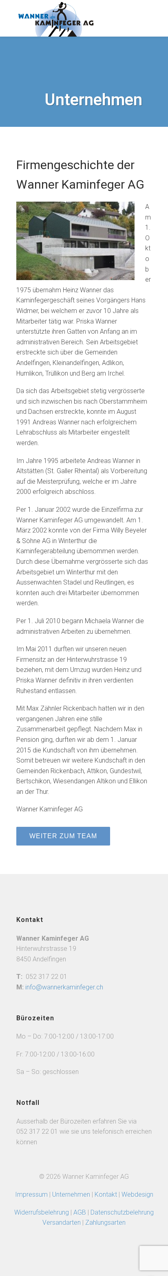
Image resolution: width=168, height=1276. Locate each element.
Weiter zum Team (63, 836)
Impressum (31, 1194)
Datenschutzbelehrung (122, 1212)
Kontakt (106, 1194)
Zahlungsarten (105, 1222)
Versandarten (61, 1222)
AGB (80, 1212)
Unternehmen (71, 1194)
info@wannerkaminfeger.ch (64, 987)
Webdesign (137, 1194)
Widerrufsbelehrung (41, 1212)
